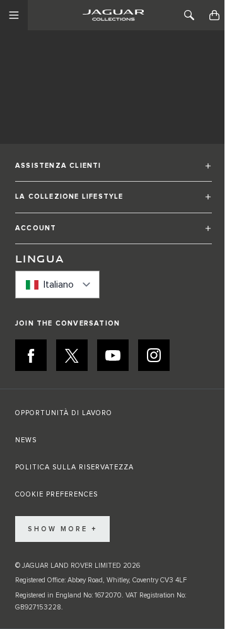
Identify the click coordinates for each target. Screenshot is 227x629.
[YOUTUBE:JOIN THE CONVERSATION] (113, 355)
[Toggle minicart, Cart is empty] (214, 15)
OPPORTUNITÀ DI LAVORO (63, 412)
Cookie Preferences (56, 494)
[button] (113, 171)
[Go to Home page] (113, 15)
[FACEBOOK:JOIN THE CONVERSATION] (31, 355)
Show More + (62, 529)
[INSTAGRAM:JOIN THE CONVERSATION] (154, 355)
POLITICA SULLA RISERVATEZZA (74, 467)
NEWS (26, 440)
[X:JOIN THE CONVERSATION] (72, 355)
